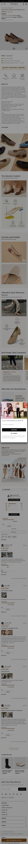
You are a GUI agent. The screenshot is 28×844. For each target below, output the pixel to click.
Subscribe (14, 429)
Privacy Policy (4, 437)
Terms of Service (12, 437)
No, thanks (14, 433)
